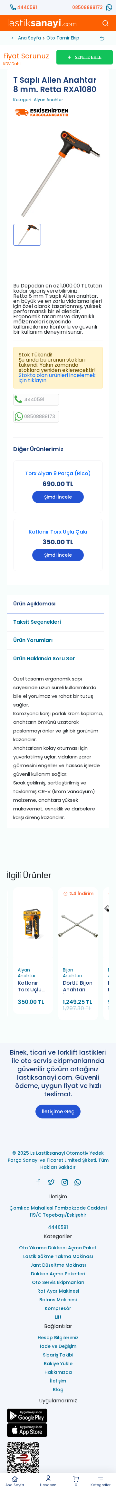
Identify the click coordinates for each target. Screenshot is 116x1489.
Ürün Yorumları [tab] (33, 640)
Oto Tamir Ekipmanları (71, 38)
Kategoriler (101, 1484)
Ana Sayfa (14, 1484)
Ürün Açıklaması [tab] (34, 603)
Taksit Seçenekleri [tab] (37, 622)
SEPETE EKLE (88, 57)
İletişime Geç (58, 1111)
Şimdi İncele (58, 497)
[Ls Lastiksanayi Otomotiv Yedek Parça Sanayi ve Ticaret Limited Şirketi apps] (58, 1430)
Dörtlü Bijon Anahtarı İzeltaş (77, 987)
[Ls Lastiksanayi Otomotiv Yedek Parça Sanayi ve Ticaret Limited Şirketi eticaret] (58, 1461)
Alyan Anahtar (48, 100)
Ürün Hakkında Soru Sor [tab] (44, 658)
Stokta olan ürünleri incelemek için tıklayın (57, 378)
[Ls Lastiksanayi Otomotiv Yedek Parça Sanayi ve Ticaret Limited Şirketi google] (58, 1415)
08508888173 (87, 7)
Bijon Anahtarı (72, 973)
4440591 (27, 7)
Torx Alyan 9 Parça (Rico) (58, 473)
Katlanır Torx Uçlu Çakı (58, 531)
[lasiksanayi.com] (38, 1182)
